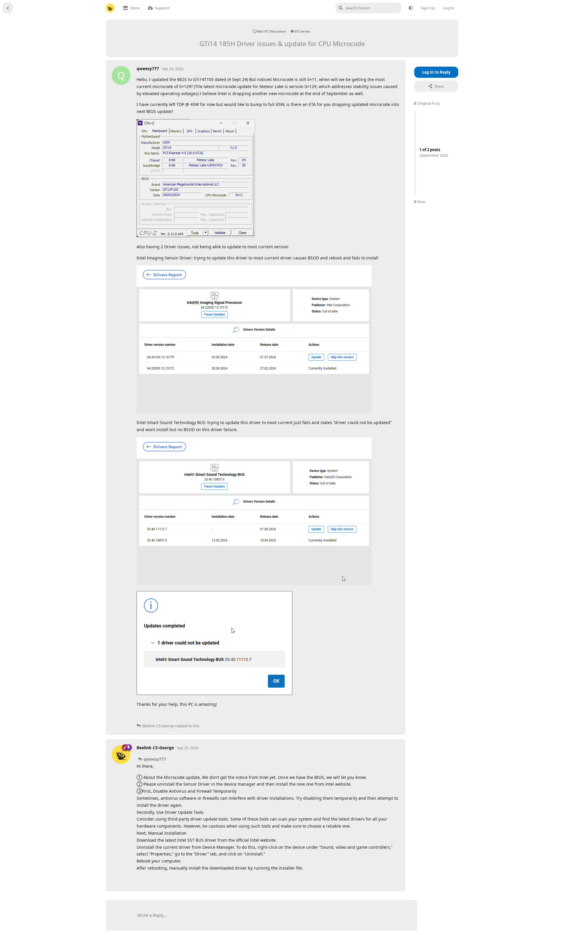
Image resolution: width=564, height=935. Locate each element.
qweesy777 (155, 759)
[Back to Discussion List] (7, 7)
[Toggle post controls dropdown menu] (394, 716)
